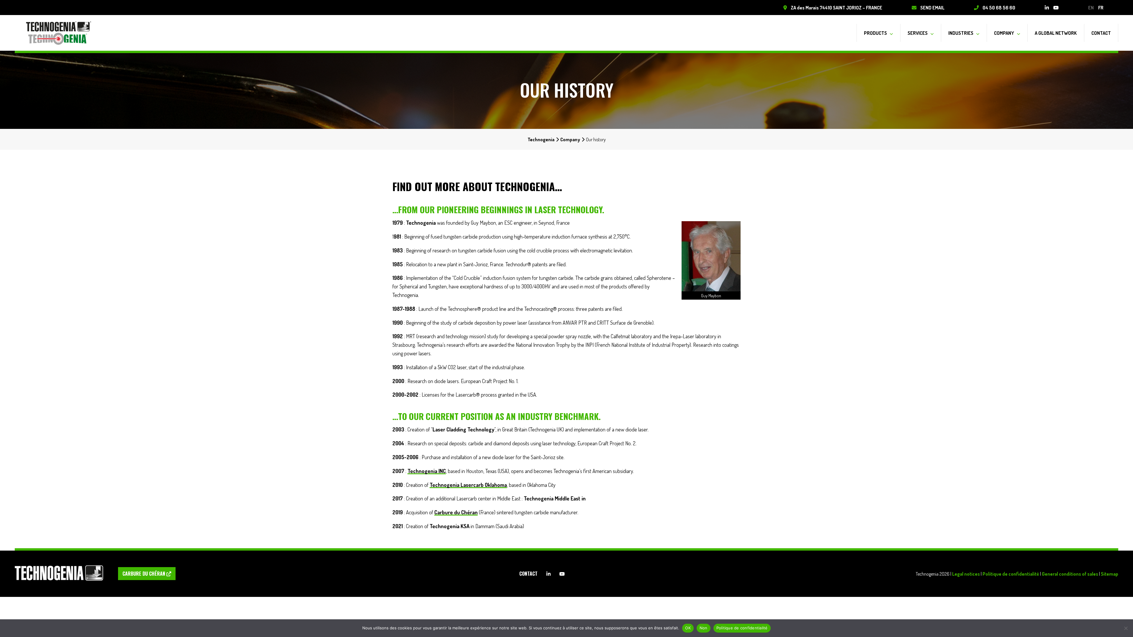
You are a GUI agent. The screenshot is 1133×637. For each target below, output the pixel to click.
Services (918, 33)
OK (688, 627)
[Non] (1126, 628)
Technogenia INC (426, 471)
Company (1004, 33)
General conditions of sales (1070, 574)
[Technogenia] (59, 33)
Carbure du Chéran (456, 512)
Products (875, 33)
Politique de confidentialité (1011, 574)
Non (704, 627)
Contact (1101, 33)
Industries (960, 33)
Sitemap (1109, 574)
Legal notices (966, 574)
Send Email (932, 7)
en (1091, 7)
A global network (1056, 33)
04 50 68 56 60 (999, 7)
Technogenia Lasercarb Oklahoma (468, 485)
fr (1100, 7)
